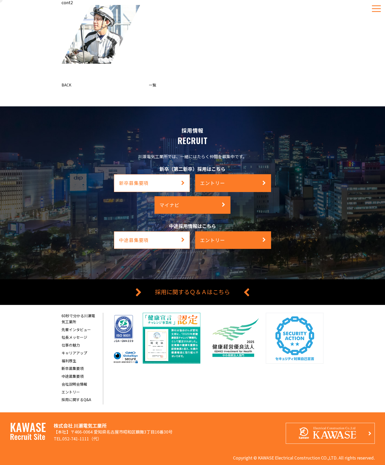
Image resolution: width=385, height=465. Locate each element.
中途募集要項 (73, 376)
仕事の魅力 (71, 345)
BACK (66, 84)
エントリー (71, 392)
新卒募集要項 (73, 368)
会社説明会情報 (74, 384)
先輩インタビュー (76, 329)
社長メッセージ (74, 337)
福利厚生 (69, 360)
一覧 (152, 84)
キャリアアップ (74, 352)
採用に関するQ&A (76, 399)
